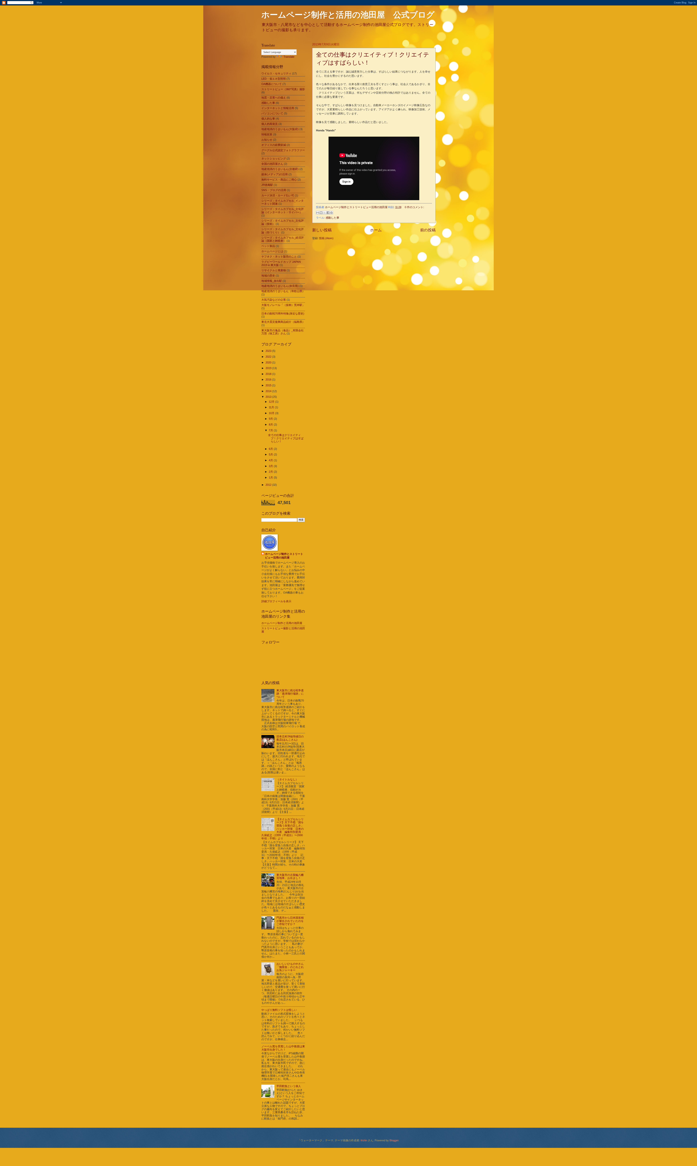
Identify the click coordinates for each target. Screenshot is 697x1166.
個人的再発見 (269, 123)
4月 (271, 460)
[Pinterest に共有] (331, 212)
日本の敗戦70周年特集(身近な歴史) (282, 313)
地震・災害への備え (273, 97)
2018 (269, 374)
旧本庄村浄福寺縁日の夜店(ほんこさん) (290, 738)
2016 (269, 379)
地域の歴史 (268, 275)
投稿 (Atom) (326, 238)
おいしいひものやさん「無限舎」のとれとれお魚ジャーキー (290, 967)
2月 (271, 471)
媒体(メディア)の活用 (274, 174)
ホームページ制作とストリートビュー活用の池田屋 (284, 556)
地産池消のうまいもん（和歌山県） (283, 291)
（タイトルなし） (287, 779)
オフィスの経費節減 (273, 145)
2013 (269, 396)
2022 (269, 356)
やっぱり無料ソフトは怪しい (279, 1010)
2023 (269, 350)
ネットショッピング (273, 158)
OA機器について (271, 84)
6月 (271, 448)
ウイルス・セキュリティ (276, 73)
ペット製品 (268, 246)
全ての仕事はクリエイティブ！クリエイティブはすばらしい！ (285, 438)
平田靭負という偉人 (288, 1086)
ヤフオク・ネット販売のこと (279, 256)
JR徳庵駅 (267, 184)
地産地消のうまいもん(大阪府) (280, 129)
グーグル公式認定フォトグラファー (283, 150)
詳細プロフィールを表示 (276, 601)
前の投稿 (428, 230)
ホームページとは (272, 251)
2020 (269, 362)
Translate (289, 56)
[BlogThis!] (321, 212)
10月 (272, 413)
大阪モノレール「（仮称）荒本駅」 (283, 305)
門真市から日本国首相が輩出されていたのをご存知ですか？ (290, 921)
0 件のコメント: (414, 207)
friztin (364, 1140)
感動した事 (332, 217)
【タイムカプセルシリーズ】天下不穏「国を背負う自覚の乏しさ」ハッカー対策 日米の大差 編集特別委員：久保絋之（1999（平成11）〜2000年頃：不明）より (282, 829)
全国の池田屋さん (272, 163)
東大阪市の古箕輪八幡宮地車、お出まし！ (290, 877)
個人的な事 (268, 118)
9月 (271, 418)
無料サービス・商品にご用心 (279, 179)
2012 (269, 484)
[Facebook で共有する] (328, 212)
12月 (272, 401)
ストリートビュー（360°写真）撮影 (283, 89)
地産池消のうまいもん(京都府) (280, 169)
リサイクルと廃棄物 (273, 270)
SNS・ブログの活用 (273, 190)
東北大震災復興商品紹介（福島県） (283, 321)
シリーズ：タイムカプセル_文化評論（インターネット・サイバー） (282, 211)
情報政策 (266, 134)
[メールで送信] (317, 212)
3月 (271, 466)
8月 (271, 424)
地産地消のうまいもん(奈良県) (280, 286)
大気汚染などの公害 (273, 299)
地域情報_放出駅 (271, 280)
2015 (269, 385)
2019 (269, 368)
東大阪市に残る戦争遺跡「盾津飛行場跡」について (290, 693)
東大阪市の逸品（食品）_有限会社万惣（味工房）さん (282, 332)
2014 (269, 391)
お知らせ (266, 139)
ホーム (376, 230)
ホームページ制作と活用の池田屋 (281, 623)
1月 (271, 477)
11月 (272, 407)
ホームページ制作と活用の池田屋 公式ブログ (348, 14)
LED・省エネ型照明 (273, 78)
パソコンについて (272, 113)
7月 (271, 430)
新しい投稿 (322, 230)
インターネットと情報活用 (277, 108)
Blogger (394, 1140)
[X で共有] (324, 212)
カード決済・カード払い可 (277, 195)
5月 (271, 454)
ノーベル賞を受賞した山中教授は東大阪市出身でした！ (283, 1048)
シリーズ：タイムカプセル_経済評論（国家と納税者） (282, 239)
